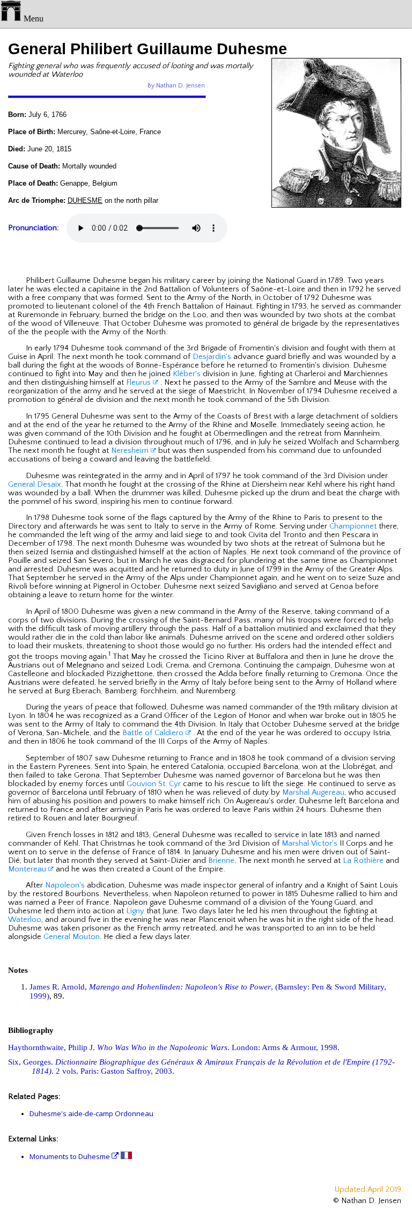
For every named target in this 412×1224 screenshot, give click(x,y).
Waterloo (24, 919)
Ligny (135, 911)
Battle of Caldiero (154, 733)
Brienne (221, 860)
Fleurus (139, 382)
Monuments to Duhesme (71, 1156)
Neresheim (131, 450)
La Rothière (363, 860)
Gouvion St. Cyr (154, 784)
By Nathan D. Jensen (176, 85)
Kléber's (187, 374)
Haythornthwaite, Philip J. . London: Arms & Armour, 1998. (174, 1047)
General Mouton (71, 937)
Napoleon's (65, 885)
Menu (32, 18)
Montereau (28, 869)
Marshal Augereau (313, 792)
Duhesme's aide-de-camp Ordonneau (91, 1113)
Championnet (353, 526)
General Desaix (34, 484)
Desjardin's (212, 357)
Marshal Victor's (309, 843)
